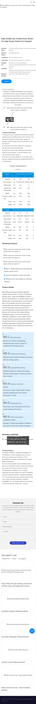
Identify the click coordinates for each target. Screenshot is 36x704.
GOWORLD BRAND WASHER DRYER (14, 611)
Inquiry (6, 81)
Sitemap (6, 701)
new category (22, 558)
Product (14, 558)
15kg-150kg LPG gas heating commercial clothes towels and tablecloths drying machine (16, 585)
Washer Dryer (6, 558)
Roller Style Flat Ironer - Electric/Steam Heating (15, 689)
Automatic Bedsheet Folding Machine (15, 637)
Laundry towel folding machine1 (13, 662)
